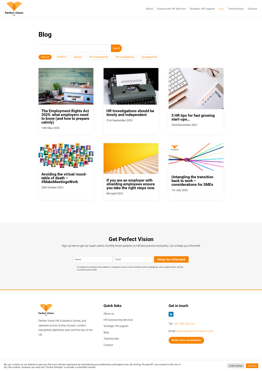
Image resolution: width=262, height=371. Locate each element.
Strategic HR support (202, 9)
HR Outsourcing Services (118, 319)
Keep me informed (171, 259)
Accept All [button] (252, 366)
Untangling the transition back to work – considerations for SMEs (192, 181)
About (149, 9)
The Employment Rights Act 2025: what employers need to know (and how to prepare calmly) (65, 116)
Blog (221, 9)
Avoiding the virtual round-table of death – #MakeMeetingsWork (64, 178)
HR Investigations (125, 57)
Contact (252, 9)
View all (45, 57)
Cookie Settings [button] (236, 366)
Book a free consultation (186, 340)
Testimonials (236, 9)
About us (109, 313)
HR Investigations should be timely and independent (130, 113)
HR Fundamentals (98, 57)
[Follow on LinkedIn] (171, 314)
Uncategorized (149, 57)
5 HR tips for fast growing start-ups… (193, 117)
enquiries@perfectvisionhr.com (194, 331)
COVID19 (61, 57)
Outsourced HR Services (171, 9)
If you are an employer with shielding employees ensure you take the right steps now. (130, 184)
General (78, 57)
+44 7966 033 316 (184, 323)
